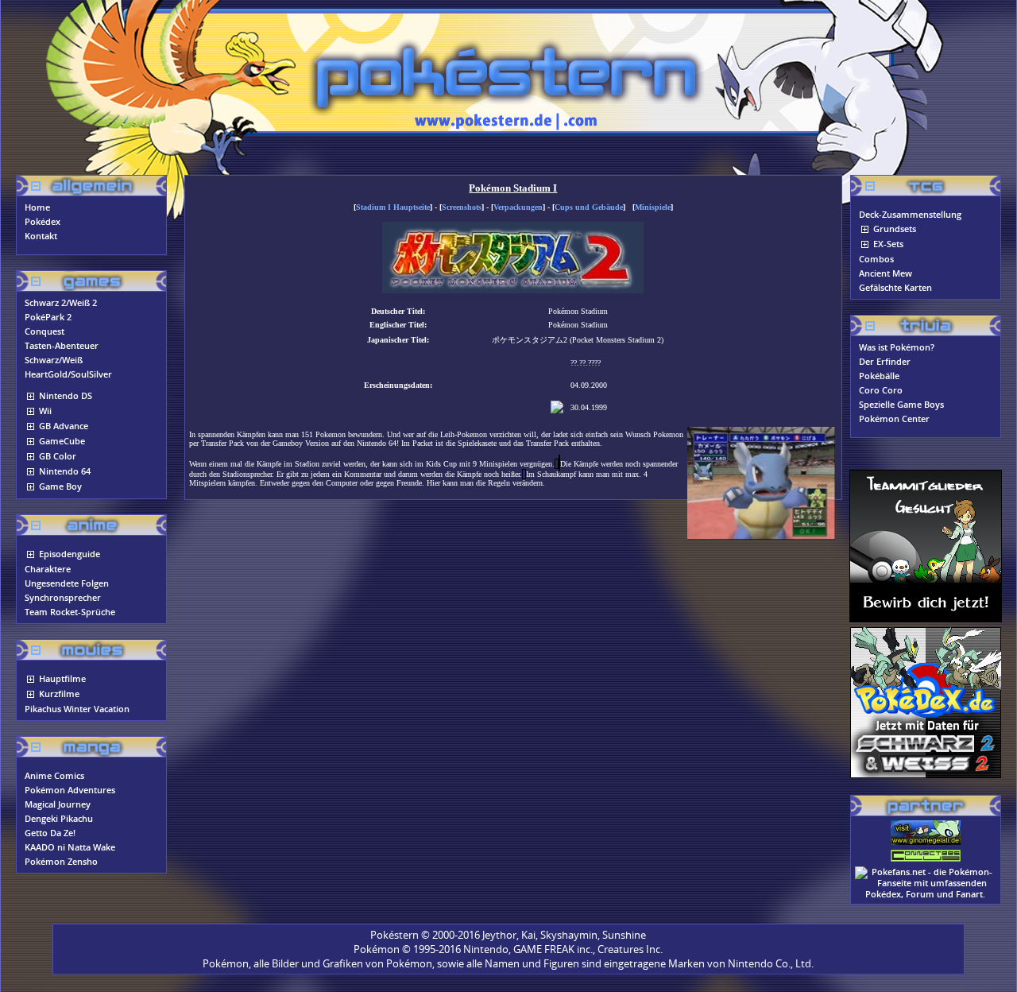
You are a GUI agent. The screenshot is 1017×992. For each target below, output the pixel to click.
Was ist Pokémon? (896, 347)
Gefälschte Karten (895, 287)
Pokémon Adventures (70, 790)
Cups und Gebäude (589, 207)
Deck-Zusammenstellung (910, 214)
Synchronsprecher (63, 597)
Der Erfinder (885, 361)
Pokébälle (879, 376)
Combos (876, 259)
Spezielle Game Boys (901, 404)
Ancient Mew (885, 273)
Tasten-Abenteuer (62, 345)
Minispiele (653, 207)
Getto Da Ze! (50, 833)
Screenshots (461, 207)
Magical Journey (58, 804)
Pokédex (42, 221)
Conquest (44, 331)
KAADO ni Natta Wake (70, 847)
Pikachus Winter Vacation (77, 709)
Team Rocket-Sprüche (70, 612)
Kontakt (41, 236)
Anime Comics (54, 775)
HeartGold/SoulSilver (68, 374)
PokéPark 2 (48, 317)
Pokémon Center (894, 418)
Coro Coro (881, 390)
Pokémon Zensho (61, 861)
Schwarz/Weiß (54, 360)
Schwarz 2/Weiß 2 (61, 302)
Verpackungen (518, 207)
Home (37, 207)
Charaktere (48, 569)
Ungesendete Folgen (67, 583)
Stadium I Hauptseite (393, 207)
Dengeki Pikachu (59, 818)
